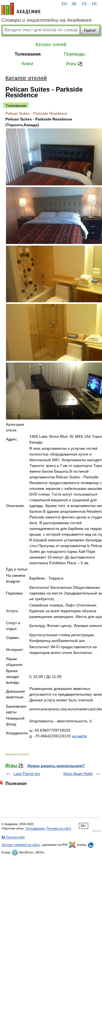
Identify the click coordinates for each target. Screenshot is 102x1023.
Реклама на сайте (59, 828)
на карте (79, 736)
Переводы (74, 54)
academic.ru (21, 9)
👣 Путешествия (13, 837)
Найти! (90, 30)
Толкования (28, 54)
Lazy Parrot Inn (27, 773)
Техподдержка (35, 828)
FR (94, 4)
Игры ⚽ (74, 63)
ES (84, 4)
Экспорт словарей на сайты (20, 844)
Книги (27, 63)
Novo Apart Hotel (77, 773)
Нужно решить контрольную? (56, 766)
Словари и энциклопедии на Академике (46, 20)
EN (64, 4)
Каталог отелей (51, 44)
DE (74, 4)
